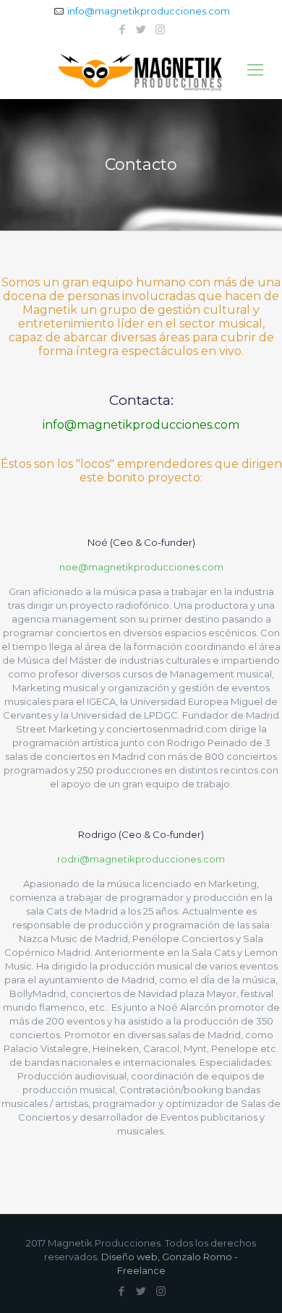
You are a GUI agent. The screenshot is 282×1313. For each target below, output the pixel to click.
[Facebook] (122, 29)
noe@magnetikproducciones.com (141, 567)
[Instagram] (160, 29)
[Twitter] (141, 29)
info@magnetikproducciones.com (148, 11)
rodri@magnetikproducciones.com (141, 859)
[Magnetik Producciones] (141, 70)
